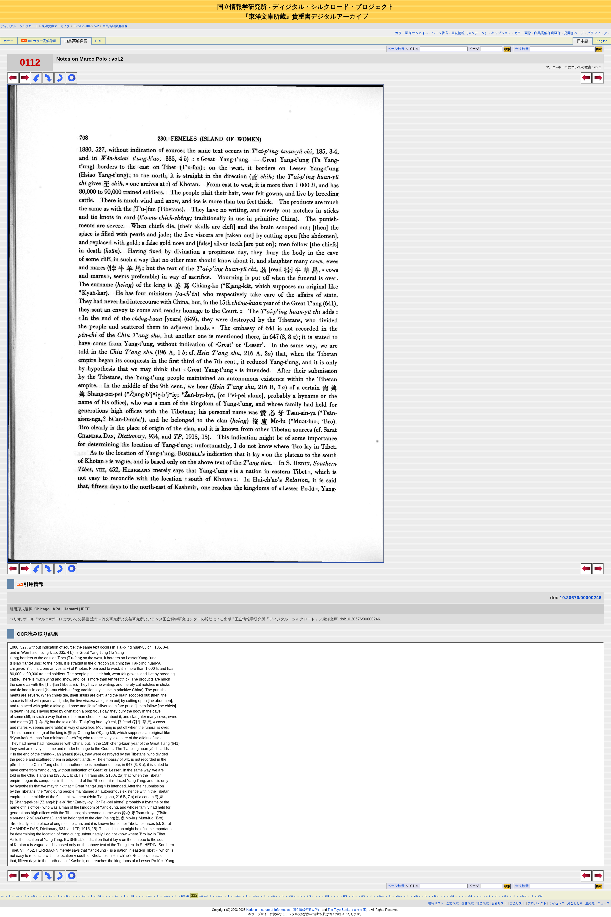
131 (237, 895)
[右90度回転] (48, 82)
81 (132, 895)
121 (219, 895)
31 (50, 895)
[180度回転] (59, 82)
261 (470, 895)
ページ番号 (440, 33)
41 (66, 895)
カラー (9, 41)
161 (291, 895)
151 (273, 895)
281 (506, 895)
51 (83, 895)
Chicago (42, 609)
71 (116, 895)
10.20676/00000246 (580, 597)
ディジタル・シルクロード (19, 26)
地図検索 (482, 903)
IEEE (85, 609)
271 (488, 895)
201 (363, 895)
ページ (474, 49)
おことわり (575, 903)
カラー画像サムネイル (411, 33)
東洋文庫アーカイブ (56, 26)
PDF (98, 41)
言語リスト (517, 903)
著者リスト (499, 903)
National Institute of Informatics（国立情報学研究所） (283, 910)
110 (183, 895)
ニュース (603, 903)
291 (523, 895)
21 (33, 895)
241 (434, 895)
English (601, 41)
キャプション (501, 33)
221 (398, 895)
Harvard (70, 609)
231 (416, 895)
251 (452, 895)
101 (166, 895)
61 (99, 895)
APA (57, 609)
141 (255, 895)
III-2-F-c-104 (82, 26)
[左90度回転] (36, 82)
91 (149, 895)
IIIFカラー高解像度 (42, 41)
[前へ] (13, 82)
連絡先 (590, 903)
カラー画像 (522, 33)
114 (206, 895)
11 (17, 895)
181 (327, 895)
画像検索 (467, 903)
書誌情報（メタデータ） (469, 33)
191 (345, 895)
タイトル (413, 49)
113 (201, 895)
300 (540, 895)
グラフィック (597, 33)
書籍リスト (436, 903)
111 (187, 895)
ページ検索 (396, 49)
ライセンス (556, 903)
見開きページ (574, 33)
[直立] (71, 82)
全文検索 (522, 49)
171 (309, 895)
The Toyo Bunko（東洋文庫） (348, 910)
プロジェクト (537, 903)
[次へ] (24, 82)
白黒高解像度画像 (115, 26)
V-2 (96, 26)
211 (381, 895)
